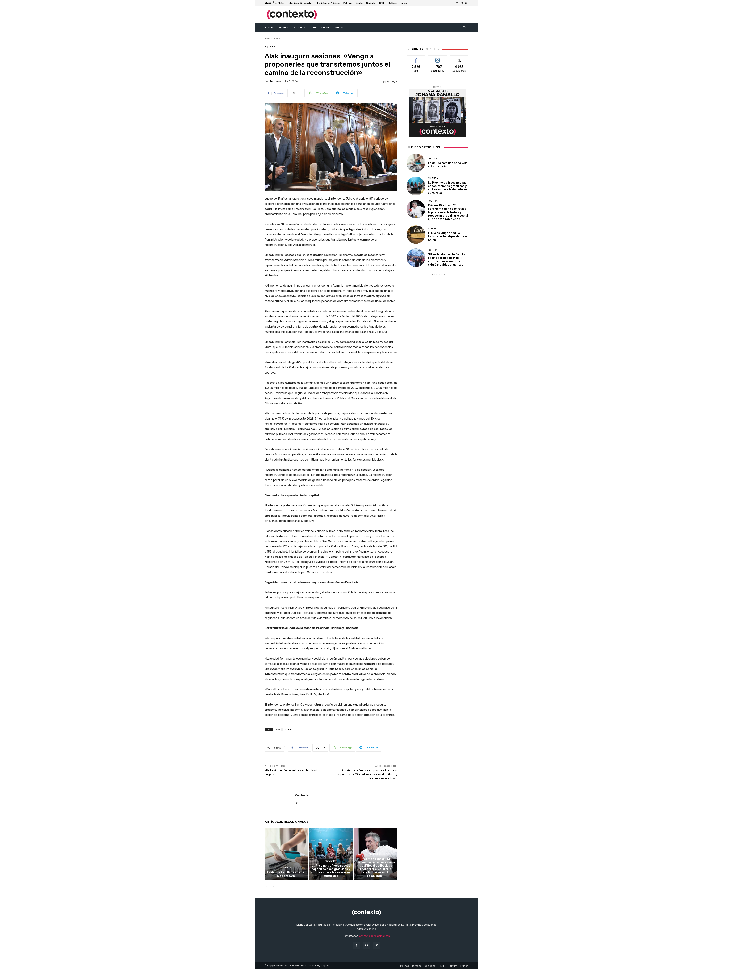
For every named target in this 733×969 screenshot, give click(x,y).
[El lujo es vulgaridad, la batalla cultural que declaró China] (416, 234)
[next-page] (273, 886)
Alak (278, 729)
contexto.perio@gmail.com (375, 935)
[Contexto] (280, 799)
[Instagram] (461, 3)
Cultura (330, 861)
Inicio (267, 38)
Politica (286, 868)
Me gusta (416, 58)
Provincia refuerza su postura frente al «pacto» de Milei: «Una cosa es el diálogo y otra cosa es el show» (367, 774)
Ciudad (277, 38)
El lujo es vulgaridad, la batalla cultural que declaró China (447, 236)
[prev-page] (267, 886)
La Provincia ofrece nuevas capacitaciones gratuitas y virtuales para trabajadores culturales (331, 871)
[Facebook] (457, 3)
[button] (463, 27)
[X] (466, 3)
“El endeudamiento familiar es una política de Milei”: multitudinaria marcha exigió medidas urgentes (447, 259)
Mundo (432, 229)
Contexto (275, 81)
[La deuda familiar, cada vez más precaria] (286, 854)
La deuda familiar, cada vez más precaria (286, 874)
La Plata (288, 729)
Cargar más (436, 274)
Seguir (438, 58)
